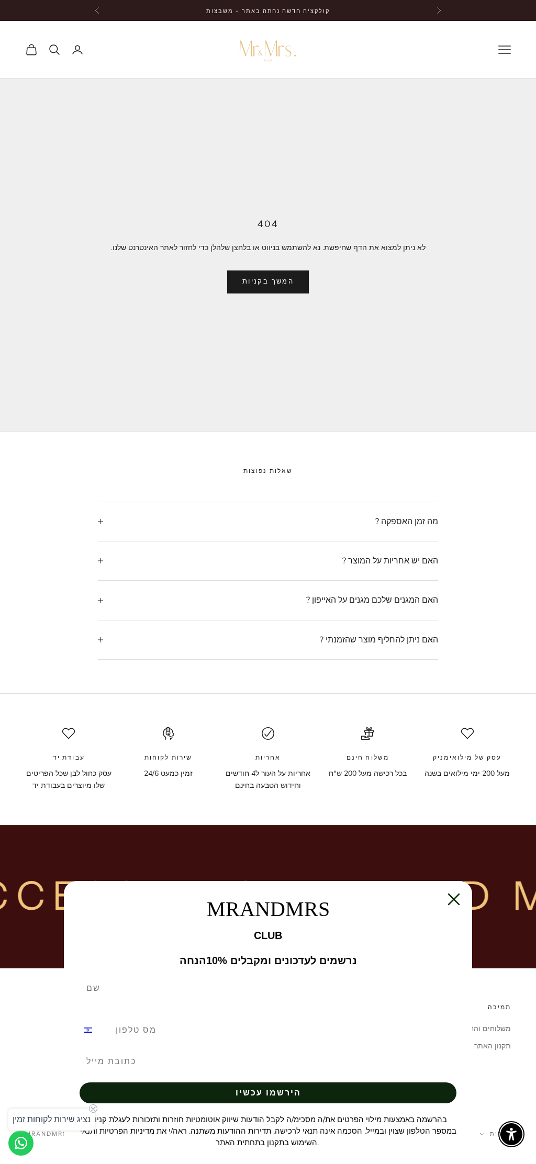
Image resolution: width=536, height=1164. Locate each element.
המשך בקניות (268, 281)
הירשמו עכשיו (268, 1092)
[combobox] (94, 1030)
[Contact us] (21, 1143)
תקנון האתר (492, 1046)
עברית (500, 1133)
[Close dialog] (454, 899)
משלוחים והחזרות (483, 1029)
